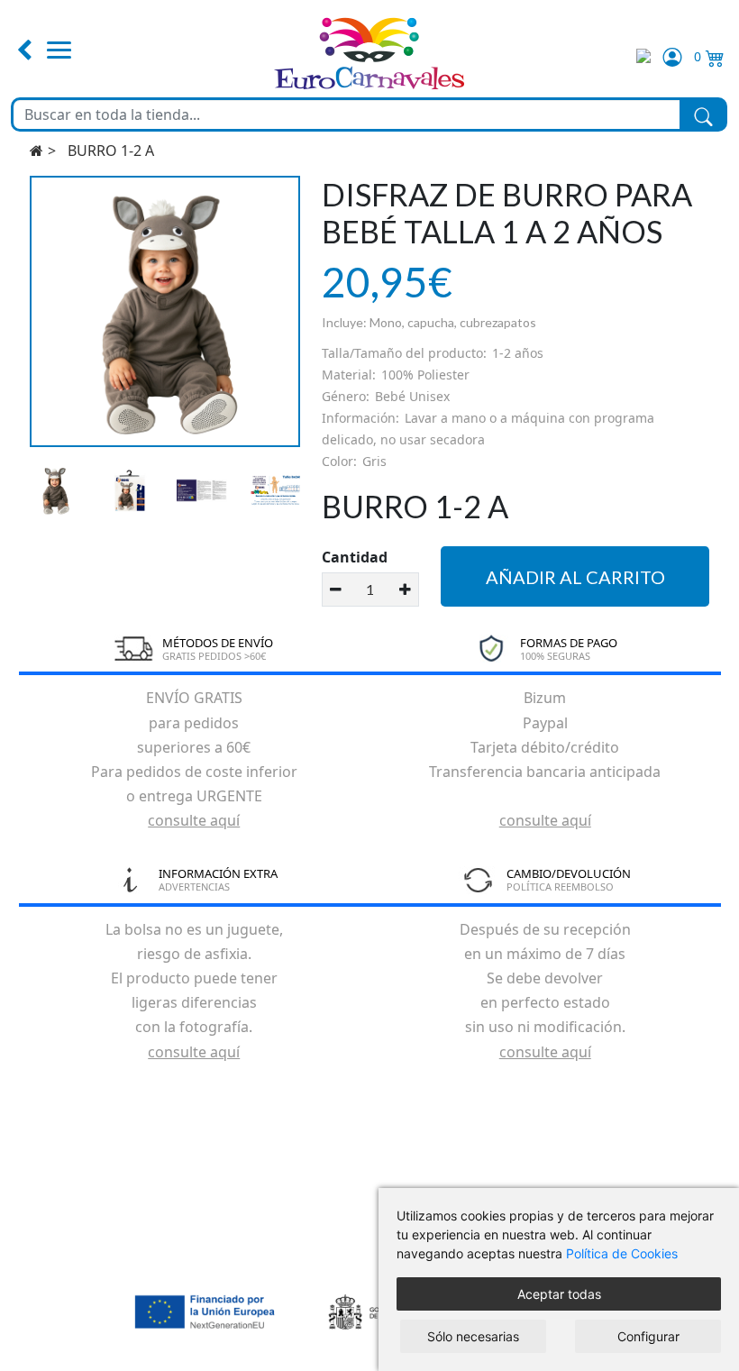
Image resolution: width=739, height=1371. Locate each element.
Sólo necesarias (473, 1336)
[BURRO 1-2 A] (165, 311)
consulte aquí (194, 820)
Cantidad (355, 557)
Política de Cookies (622, 1253)
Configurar (648, 1336)
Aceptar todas (559, 1294)
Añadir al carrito (575, 577)
